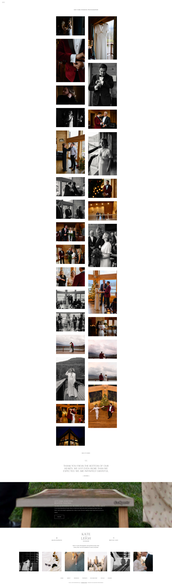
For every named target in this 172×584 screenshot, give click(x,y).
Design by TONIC (84, 582)
